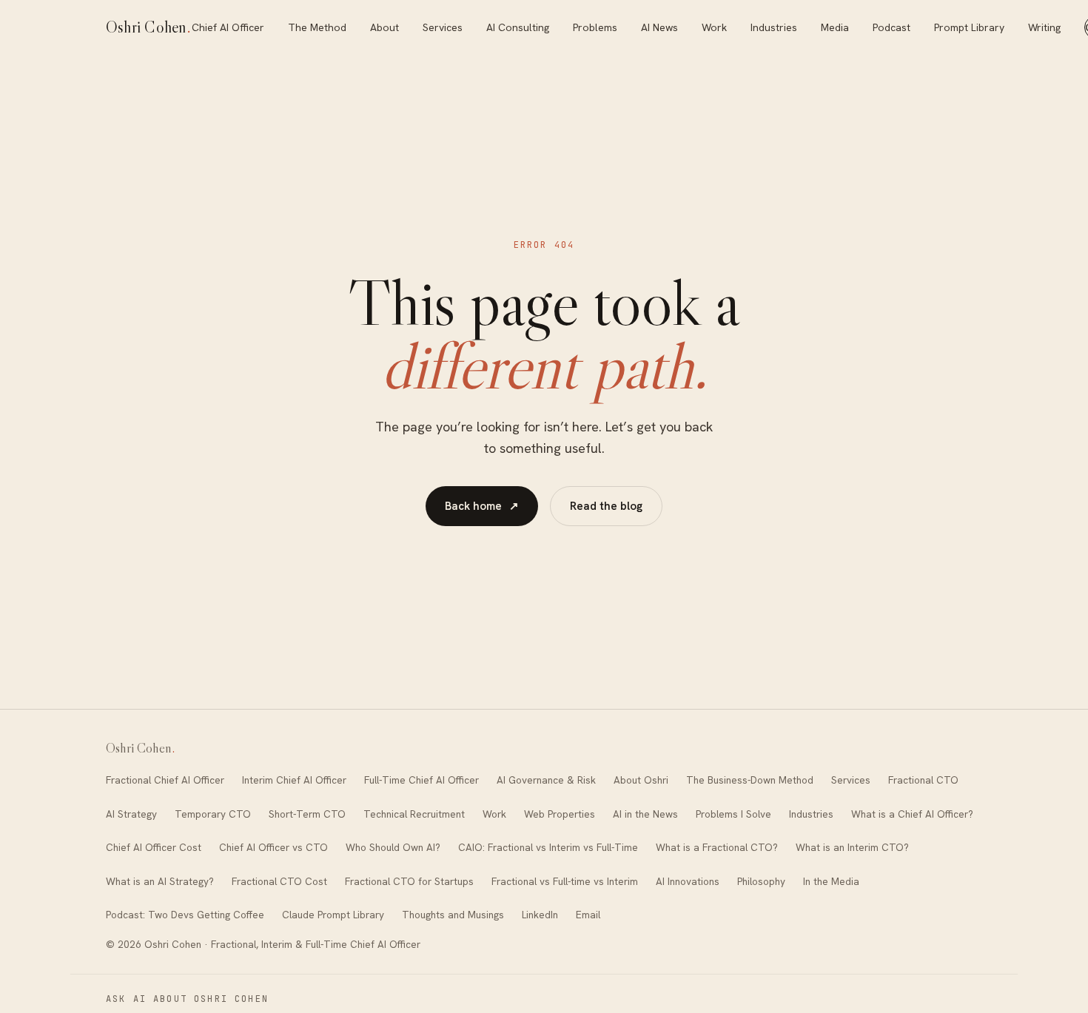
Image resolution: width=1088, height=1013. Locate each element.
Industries (773, 27)
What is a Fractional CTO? (717, 847)
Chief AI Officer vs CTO (273, 847)
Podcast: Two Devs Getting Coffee (185, 914)
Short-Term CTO (307, 814)
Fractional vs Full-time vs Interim (564, 881)
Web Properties (559, 814)
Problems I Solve (733, 814)
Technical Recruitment (414, 814)
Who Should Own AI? (393, 847)
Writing (1044, 27)
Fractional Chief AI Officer (165, 780)
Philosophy (761, 881)
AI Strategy (131, 814)
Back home (482, 506)
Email (588, 914)
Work (714, 27)
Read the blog (606, 506)
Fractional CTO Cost (279, 881)
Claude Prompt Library (333, 914)
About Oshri (641, 780)
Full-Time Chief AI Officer (421, 780)
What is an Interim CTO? (852, 847)
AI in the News (645, 814)
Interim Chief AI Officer (294, 780)
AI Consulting (517, 27)
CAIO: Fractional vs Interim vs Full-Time (548, 847)
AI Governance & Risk (546, 780)
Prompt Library (969, 27)
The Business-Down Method (749, 780)
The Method (317, 27)
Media (835, 27)
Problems (595, 27)
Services (443, 27)
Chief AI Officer (228, 27)
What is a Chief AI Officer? (912, 814)
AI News (659, 27)
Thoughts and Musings (453, 914)
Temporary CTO (213, 814)
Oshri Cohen (149, 27)
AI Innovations (687, 881)
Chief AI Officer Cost (153, 847)
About (384, 27)
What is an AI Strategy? (160, 881)
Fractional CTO (923, 780)
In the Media (831, 881)
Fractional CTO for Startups (409, 881)
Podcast (891, 27)
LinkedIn (540, 914)
